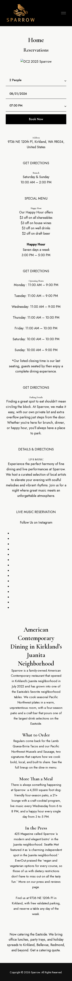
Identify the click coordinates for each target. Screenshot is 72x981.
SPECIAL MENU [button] (36, 198)
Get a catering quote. (45, 950)
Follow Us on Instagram (36, 522)
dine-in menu (47, 767)
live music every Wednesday (29, 806)
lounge (16, 800)
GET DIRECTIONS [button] (36, 163)
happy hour (36, 811)
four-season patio (36, 795)
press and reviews (49, 881)
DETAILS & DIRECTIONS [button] (36, 449)
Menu (62, 13)
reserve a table (29, 908)
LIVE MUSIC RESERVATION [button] (36, 512)
